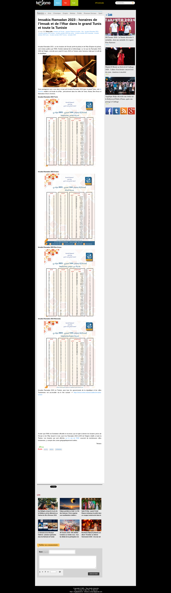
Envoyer (94, 574)
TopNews (58, 449)
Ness (58, 3)
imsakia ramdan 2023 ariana (46, 33)
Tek (65, 3)
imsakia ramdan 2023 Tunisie (58, 35)
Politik (79, 13)
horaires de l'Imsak (59, 31)
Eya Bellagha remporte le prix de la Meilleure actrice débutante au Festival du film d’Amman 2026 (48, 513)
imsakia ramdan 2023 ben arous (65, 33)
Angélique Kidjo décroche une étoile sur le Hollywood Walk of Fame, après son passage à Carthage (119, 99)
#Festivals (99, 3)
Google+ (131, 111)
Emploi (65, 13)
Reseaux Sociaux (90, 13)
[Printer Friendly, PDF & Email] (41, 447)
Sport (100, 13)
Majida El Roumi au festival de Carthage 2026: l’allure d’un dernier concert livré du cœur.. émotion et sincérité (119, 69)
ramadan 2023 (72, 35)
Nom (43, 552)
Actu (49, 13)
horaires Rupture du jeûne (73, 31)
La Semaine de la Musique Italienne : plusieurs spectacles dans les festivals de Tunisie (47, 535)
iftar (82, 31)
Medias (72, 13)
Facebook (109, 111)
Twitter (116, 111)
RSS (124, 111)
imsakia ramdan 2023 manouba (84, 33)
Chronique (57, 13)
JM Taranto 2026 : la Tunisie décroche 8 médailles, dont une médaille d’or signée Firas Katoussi (119, 40)
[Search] (132, 3)
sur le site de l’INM (72, 438)
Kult (73, 3)
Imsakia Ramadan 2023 (91, 31)
